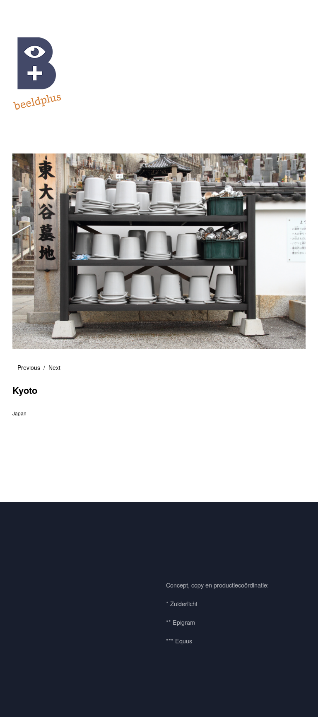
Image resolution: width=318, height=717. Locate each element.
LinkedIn (67, 553)
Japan (19, 413)
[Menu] (22, 12)
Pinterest (45, 553)
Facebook (22, 553)
